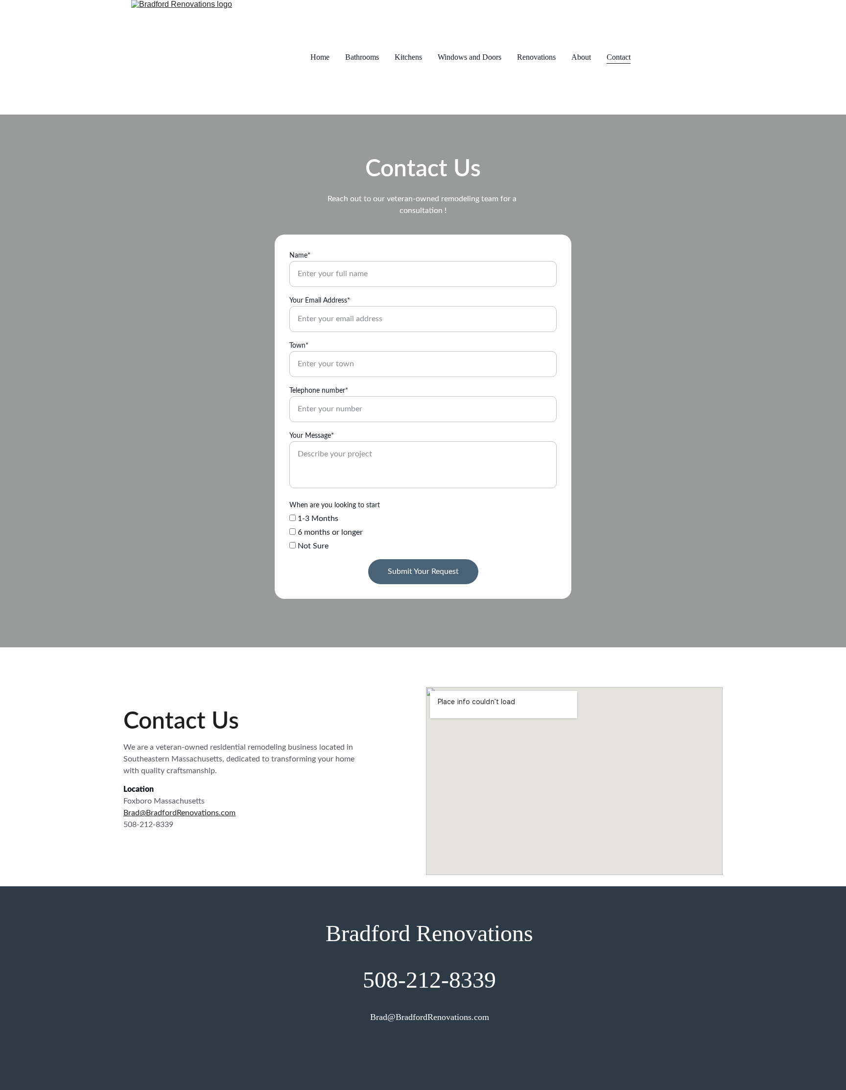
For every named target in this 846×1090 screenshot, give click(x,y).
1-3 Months (317, 518)
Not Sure (312, 546)
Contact (619, 57)
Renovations (536, 57)
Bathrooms (362, 57)
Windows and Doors (469, 57)
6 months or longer (329, 532)
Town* (298, 345)
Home (319, 57)
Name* (299, 255)
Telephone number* (318, 390)
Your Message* (311, 435)
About (581, 57)
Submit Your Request (423, 571)
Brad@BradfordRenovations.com (179, 813)
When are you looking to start (334, 505)
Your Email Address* (319, 300)
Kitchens (408, 57)
